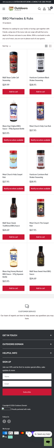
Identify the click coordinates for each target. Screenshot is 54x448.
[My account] (44, 8)
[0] (49, 8)
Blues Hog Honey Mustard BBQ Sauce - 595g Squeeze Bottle (13, 274)
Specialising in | (27, 2)
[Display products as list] (50, 46)
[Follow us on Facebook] (4, 421)
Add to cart (13, 92)
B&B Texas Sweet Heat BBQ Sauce (40, 272)
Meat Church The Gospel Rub (39, 224)
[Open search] (39, 8)
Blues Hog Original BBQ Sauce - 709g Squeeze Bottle (13, 127)
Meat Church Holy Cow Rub (40, 126)
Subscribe (27, 392)
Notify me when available (13, 140)
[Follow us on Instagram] (9, 421)
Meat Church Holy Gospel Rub (12, 175)
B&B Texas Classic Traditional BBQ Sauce (11, 224)
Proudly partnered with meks (21, 409)
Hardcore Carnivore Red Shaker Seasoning (39, 175)
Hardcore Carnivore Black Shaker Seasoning (39, 78)
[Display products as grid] (46, 46)
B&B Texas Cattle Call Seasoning (11, 78)
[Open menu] (4, 9)
